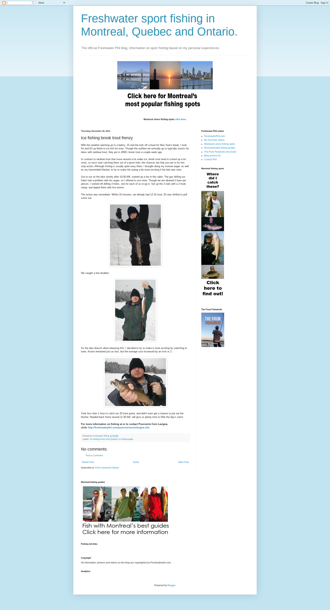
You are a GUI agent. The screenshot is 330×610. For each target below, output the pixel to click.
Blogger (171, 585)
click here (180, 119)
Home (136, 462)
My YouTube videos (214, 140)
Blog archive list (212, 155)
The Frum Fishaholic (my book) (220, 151)
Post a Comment (94, 455)
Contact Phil (210, 159)
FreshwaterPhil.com (214, 136)
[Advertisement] (150, 548)
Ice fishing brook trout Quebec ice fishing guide (111, 439)
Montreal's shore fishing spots (219, 144)
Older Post (183, 462)
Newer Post (88, 462)
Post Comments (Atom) (107, 467)
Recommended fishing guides (219, 147)
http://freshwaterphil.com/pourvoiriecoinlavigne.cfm (119, 427)
